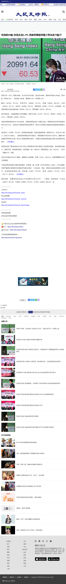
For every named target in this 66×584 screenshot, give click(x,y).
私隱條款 (26, 577)
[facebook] (39, 541)
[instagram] (35, 541)
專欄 (50, 19)
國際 (35, 19)
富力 (10, 318)
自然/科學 (24, 549)
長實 (20, 316)
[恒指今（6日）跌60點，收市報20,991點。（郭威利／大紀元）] (33, 60)
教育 (25, 557)
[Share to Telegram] (39, 90)
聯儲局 (33, 316)
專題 (8, 563)
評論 (54, 19)
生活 (59, 19)
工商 (25, 566)
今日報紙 (8, 541)
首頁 (2, 19)
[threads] (43, 541)
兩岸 (30, 19)
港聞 (25, 19)
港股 (55, 316)
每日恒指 (3, 318)
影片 (8, 544)
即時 (16, 19)
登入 (30, 312)
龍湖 (15, 316)
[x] (47, 541)
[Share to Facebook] (34, 90)
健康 (64, 19)
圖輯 (25, 563)
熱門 (21, 19)
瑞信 (50, 316)
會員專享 (10, 19)
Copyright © (34, 577)
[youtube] (50, 541)
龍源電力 (8, 316)
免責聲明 (19, 577)
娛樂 (25, 560)
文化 (25, 546)
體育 (25, 555)
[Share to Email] (44, 90)
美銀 (39, 316)
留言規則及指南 (2, 307)
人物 (8, 568)
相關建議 (5, 577)
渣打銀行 (61, 316)
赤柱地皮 (26, 316)
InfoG (45, 19)
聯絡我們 (12, 577)
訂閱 (40, 312)
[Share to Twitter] (36, 90)
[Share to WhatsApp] (41, 90)
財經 (40, 19)
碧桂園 (44, 316)
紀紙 (25, 552)
